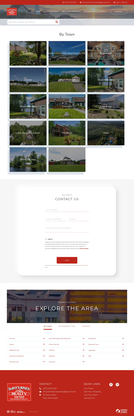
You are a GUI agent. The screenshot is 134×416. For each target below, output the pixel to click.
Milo (105, 133)
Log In (117, 2)
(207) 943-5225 (70, 2)
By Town (48, 326)
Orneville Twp (28, 159)
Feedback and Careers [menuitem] (94, 11)
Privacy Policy (84, 248)
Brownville (106, 53)
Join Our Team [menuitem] (91, 395)
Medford (67, 133)
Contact (119, 11)
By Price (86, 326)
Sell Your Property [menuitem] (71, 11)
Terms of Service (84, 265)
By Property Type (67, 326)
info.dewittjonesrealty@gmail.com (96, 2)
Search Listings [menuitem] (50, 11)
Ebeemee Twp (105, 79)
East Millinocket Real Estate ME (67, 53)
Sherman (67, 159)
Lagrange (106, 106)
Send (67, 260)
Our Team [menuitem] (35, 11)
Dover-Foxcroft (67, 79)
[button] (57, 22)
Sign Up (124, 2)
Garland (67, 106)
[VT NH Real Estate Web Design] (121, 411)
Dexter (28, 79)
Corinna (28, 53)
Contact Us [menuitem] (89, 398)
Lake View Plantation (28, 133)
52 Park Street (50, 396)
